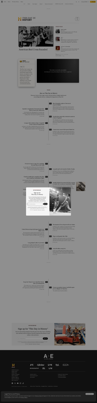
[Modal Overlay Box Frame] (48, 201)
